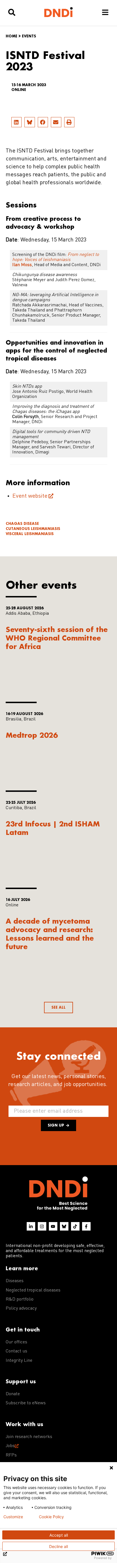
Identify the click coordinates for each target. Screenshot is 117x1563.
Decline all (58, 1546)
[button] (16, 122)
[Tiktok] (75, 1226)
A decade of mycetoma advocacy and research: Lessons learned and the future (50, 934)
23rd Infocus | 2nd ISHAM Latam (53, 828)
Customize (13, 1517)
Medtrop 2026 (32, 735)
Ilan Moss (22, 265)
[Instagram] (42, 1226)
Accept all (58, 1535)
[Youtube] (53, 1226)
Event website (29, 496)
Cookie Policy (51, 1517)
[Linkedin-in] (31, 1226)
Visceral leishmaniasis (30, 534)
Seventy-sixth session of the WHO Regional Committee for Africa (57, 638)
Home (11, 36)
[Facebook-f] (86, 1226)
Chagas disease (22, 523)
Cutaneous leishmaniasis (33, 529)
